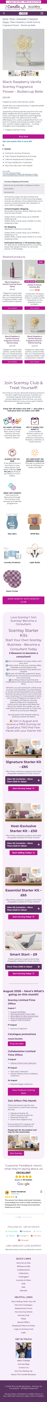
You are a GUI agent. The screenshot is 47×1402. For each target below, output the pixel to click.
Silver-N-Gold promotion (21, 1018)
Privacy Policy (10, 1394)
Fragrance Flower (14, 173)
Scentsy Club (23, 1315)
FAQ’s (23, 1319)
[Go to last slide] (6, 49)
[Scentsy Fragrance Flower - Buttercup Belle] (23, 49)
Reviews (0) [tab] (9, 192)
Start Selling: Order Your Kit (23, 1301)
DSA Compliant (37, 1396)
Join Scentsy (16, 1153)
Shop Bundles (17, 1044)
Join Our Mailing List (23, 1371)
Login (23, 1333)
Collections (23, 1273)
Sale (23, 1287)
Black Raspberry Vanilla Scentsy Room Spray (12, 284)
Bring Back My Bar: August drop (24, 1016)
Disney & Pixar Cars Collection (23, 1063)
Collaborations (23, 1270)
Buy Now (23, 136)
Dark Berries (29, 175)
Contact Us (24, 1368)
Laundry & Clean (23, 1280)
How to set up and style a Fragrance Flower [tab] (22, 185)
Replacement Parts (23, 1308)
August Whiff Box (18, 1012)
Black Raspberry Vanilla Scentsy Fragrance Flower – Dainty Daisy (12, 339)
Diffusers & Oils (23, 1266)
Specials (23, 1290)
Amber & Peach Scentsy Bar (35, 286)
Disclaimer (22, 1394)
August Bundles (15, 1039)
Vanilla (36, 175)
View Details (12, 308)
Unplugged (23, 1277)
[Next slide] (41, 49)
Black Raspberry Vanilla (13, 174)
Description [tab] (9, 189)
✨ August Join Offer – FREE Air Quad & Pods (23, 2)
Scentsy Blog (23, 1364)
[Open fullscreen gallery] (42, 68)
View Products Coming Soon (23, 1091)
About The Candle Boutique (23, 1374)
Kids (23, 1284)
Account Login (22, 1396)
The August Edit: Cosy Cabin (22, 1014)
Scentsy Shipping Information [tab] (16, 182)
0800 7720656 (23, 1361)
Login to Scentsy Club (23, 1329)
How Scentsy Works (23, 1312)
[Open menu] (41, 13)
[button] (11, 73)
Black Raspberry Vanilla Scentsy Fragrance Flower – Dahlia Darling (34, 339)
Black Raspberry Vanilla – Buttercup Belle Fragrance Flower (20, 174)
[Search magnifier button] (4, 13)
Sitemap (11, 1396)
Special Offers (23, 1322)
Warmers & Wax (23, 1263)
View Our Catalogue (23, 1305)
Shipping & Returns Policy (23, 1326)
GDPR (31, 1394)
